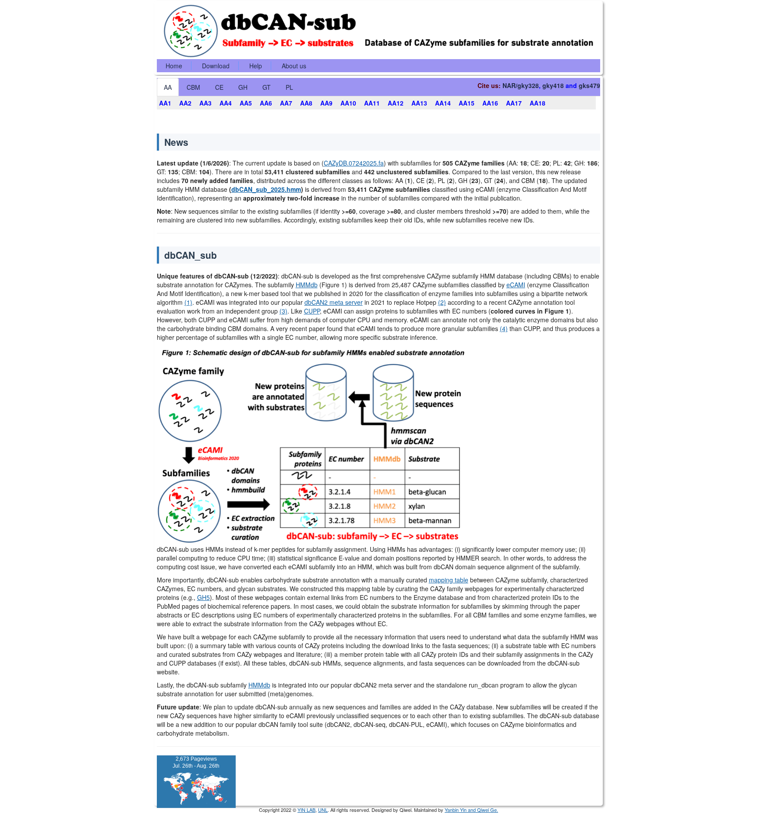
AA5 (246, 103)
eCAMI (515, 284)
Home (174, 65)
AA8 (306, 103)
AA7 (286, 103)
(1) (188, 302)
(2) (442, 302)
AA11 (372, 103)
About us (294, 65)
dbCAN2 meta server (333, 302)
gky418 (553, 85)
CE (219, 87)
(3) (283, 311)
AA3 (205, 103)
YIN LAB (306, 809)
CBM (193, 87)
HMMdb (307, 284)
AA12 (395, 103)
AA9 (326, 103)
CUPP (312, 311)
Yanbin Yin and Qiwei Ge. (471, 809)
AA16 (490, 103)
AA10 (348, 103)
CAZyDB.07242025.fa (354, 163)
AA (168, 87)
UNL (323, 809)
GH (243, 87)
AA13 (419, 103)
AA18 (537, 103)
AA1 (165, 103)
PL (289, 87)
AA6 (266, 103)
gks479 (589, 85)
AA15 (466, 103)
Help (255, 65)
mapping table (448, 579)
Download (216, 65)
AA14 (443, 103)
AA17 (514, 103)
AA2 (185, 103)
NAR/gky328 (520, 85)
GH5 (203, 597)
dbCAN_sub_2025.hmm (266, 189)
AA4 (225, 103)
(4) (504, 328)
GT (266, 87)
